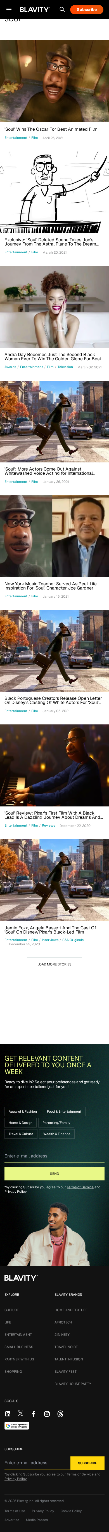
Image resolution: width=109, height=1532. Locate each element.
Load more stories (54, 964)
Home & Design (20, 1123)
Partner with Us (19, 1359)
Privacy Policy (15, 1191)
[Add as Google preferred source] (16, 1426)
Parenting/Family (56, 1123)
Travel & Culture (21, 1134)
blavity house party (72, 1384)
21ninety (62, 1334)
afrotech (63, 1322)
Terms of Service (80, 1187)
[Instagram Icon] (47, 1414)
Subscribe (87, 9)
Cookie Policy (71, 1511)
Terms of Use (14, 1511)
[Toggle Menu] (9, 9)
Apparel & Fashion (23, 1111)
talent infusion (68, 1359)
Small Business (18, 1347)
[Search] (62, 9)
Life (7, 1322)
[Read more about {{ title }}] (54, 81)
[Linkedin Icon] (7, 1414)
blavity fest (65, 1371)
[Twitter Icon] (20, 1413)
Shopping (13, 1371)
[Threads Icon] (60, 1414)
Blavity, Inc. (26, 1501)
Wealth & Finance (56, 1134)
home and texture (70, 1310)
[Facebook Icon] (33, 1414)
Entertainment (18, 1334)
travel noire (66, 1347)
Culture (11, 1310)
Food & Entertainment (64, 1111)
